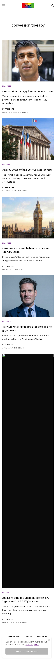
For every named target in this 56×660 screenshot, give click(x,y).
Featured (6, 86)
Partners (14, 636)
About (28, 636)
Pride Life (9, 109)
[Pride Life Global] (28, 5)
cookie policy (32, 644)
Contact (42, 636)
